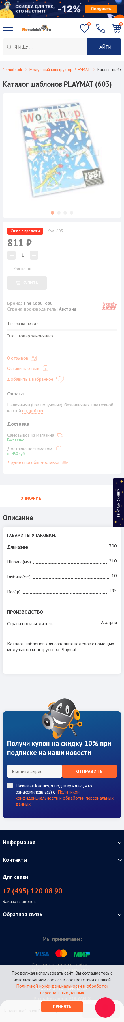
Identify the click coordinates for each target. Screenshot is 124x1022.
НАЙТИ (103, 47)
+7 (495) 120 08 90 (32, 890)
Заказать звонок (19, 901)
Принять (62, 1006)
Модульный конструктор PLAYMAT (59, 69)
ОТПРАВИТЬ (89, 771)
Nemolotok (12, 69)
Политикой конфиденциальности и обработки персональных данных (65, 798)
